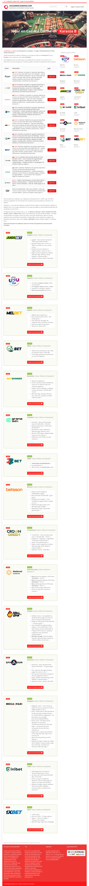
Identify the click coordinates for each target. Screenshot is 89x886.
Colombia (24, 843)
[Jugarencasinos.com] (19, 7)
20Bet (15, 84)
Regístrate (52, 76)
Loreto (19, 843)
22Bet (15, 107)
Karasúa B (48, 235)
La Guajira (30, 843)
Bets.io (14, 180)
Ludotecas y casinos (10, 51)
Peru (14, 843)
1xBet (15, 146)
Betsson (16, 95)
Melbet (16, 120)
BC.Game (16, 157)
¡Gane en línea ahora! (34, 264)
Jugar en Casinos (8, 843)
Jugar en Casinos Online (77, 7)
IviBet (15, 72)
